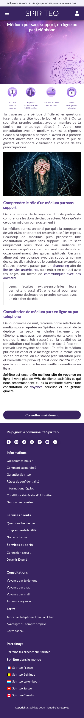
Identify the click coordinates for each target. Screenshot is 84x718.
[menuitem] (55, 442)
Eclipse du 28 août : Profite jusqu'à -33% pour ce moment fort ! (42, 3)
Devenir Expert (17, 559)
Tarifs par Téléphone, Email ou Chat (30, 617)
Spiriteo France (22, 667)
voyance (36, 387)
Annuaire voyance (19, 601)
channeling (61, 265)
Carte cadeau (15, 631)
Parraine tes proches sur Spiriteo (28, 652)
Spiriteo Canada (23, 695)
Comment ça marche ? (21, 467)
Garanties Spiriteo (19, 474)
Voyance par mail (18, 594)
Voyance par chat (18, 587)
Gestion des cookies (20, 502)
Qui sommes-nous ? (20, 460)
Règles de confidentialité (23, 481)
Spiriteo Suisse (22, 688)
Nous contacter (17, 537)
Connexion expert (19, 552)
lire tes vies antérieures (20, 269)
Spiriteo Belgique (23, 674)
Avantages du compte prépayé (27, 624)
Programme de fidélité (21, 530)
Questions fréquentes (21, 523)
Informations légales (20, 488)
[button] (42, 13)
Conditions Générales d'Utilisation (30, 495)
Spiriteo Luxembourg (26, 681)
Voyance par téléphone (22, 580)
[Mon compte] (77, 13)
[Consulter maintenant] (42, 402)
